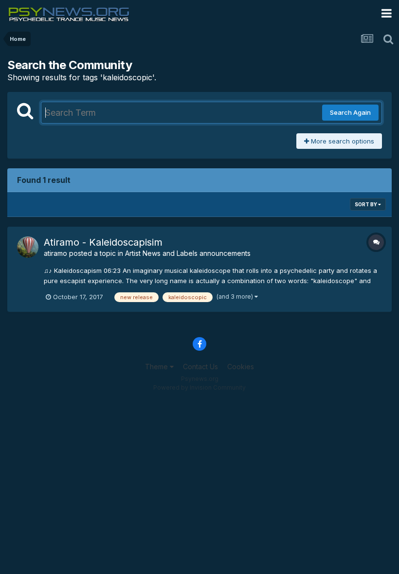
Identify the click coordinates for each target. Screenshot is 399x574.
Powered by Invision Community (199, 387)
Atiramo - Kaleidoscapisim (103, 242)
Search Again (350, 112)
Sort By (366, 204)
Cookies (240, 366)
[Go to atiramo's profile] (27, 247)
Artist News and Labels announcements (188, 253)
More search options (341, 141)
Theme (157, 366)
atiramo (55, 253)
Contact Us (200, 366)
